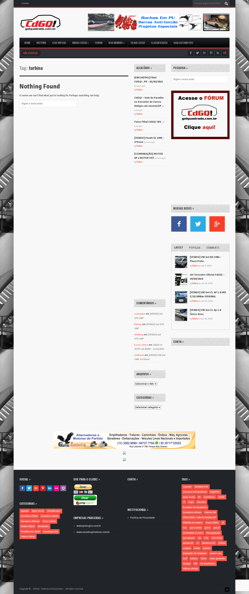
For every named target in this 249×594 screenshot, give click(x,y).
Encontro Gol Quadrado (195, 507)
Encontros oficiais (192, 512)
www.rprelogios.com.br (88, 525)
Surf (185, 558)
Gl (223, 522)
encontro (201, 502)
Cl (184, 502)
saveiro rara (216, 553)
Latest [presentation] (178, 247)
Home (27, 43)
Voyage (186, 563)
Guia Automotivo (183, 43)
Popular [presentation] (194, 247)
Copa (191, 502)
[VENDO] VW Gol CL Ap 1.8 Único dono (205, 312)
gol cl (207, 527)
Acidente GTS (201, 486)
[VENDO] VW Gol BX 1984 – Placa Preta (205, 259)
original (187, 548)
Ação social (189, 497)
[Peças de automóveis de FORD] (124, 453)
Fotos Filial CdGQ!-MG (147, 121)
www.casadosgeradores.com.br (93, 532)
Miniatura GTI (208, 543)
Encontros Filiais (29, 516)
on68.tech (139, 355)
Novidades (43, 526)
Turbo (203, 558)
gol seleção (189, 538)
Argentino (215, 491)
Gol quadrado (213, 533)
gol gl (216, 527)
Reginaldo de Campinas (195, 553)
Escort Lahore (141, 344)
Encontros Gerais (49, 516)
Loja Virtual (59, 43)
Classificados (159, 43)
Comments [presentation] (212, 247)
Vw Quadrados (207, 563)
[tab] (178, 247)
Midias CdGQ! (80, 43)
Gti (199, 538)
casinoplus (139, 313)
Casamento (209, 497)
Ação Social (38, 511)
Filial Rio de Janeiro (193, 522)
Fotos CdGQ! (49, 521)
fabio (195, 265)
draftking (138, 334)
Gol (185, 527)
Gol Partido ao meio (193, 533)
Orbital (221, 543)
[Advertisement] (200, 171)
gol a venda (195, 527)
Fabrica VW (210, 512)
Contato (25, 3)
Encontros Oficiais (30, 521)
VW (195, 563)
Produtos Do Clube (30, 531)
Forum (98, 43)
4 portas (187, 486)
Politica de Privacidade (142, 517)
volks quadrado (217, 558)
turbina (193, 558)
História (41, 43)
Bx (199, 497)
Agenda (25, 511)
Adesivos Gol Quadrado (195, 491)
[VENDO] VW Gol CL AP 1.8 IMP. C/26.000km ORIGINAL (208, 294)
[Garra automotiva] (124, 433)
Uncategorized (50, 531)
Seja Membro (116, 43)
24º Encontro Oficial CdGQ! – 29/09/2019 (207, 276)
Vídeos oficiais (190, 568)
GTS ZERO (217, 538)
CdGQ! (221, 497)
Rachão (206, 548)
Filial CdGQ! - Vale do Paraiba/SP (199, 517)
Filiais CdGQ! (138, 43)
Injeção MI (188, 543)
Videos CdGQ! (28, 536)
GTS (206, 538)
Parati (197, 548)
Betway (138, 324)
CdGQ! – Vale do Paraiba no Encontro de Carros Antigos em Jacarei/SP (149, 102)
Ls (197, 543)
